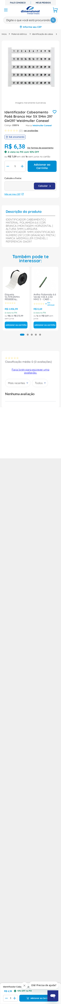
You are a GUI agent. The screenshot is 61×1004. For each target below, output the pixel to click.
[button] (22, 335)
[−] (7, 166)
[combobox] (30, 19)
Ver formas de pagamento (40, 147)
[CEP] (30, 184)
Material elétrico (19, 34)
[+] (22, 166)
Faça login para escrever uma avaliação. (30, 371)
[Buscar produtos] (53, 20)
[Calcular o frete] (44, 186)
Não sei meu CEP (12, 194)
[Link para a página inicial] (4, 34)
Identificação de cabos (42, 34)
